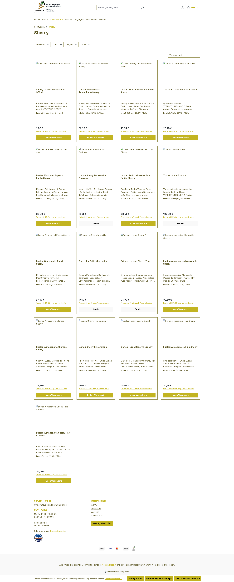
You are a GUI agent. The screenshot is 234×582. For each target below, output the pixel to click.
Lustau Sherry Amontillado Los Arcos (137, 90)
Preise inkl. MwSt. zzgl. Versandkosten (51, 131)
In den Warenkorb (53, 137)
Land (56, 44)
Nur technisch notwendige (159, 578)
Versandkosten (109, 565)
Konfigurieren (135, 578)
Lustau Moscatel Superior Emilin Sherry (50, 176)
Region (70, 44)
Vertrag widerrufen (102, 523)
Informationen (98, 500)
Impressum (96, 508)
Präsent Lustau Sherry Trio (135, 261)
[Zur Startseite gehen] (48, 7)
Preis (84, 44)
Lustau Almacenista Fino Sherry (180, 347)
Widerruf (95, 512)
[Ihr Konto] (183, 7)
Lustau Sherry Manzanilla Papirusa (92, 176)
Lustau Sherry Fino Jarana (93, 347)
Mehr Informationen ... (113, 579)
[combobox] (118, 7)
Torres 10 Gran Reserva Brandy (180, 89)
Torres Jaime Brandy (174, 175)
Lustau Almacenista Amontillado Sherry (89, 90)
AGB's (94, 505)
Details (96, 223)
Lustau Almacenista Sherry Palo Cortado (53, 434)
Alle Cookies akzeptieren (188, 578)
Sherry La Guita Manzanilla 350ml (50, 90)
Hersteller (40, 44)
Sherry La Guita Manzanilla (93, 261)
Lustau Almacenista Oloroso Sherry (51, 348)
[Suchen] (142, 7)
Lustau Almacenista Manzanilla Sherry (180, 262)
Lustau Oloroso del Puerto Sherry (50, 262)
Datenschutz (97, 515)
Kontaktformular (57, 531)
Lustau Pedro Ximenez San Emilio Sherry (135, 176)
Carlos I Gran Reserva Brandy (137, 347)
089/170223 (41, 510)
